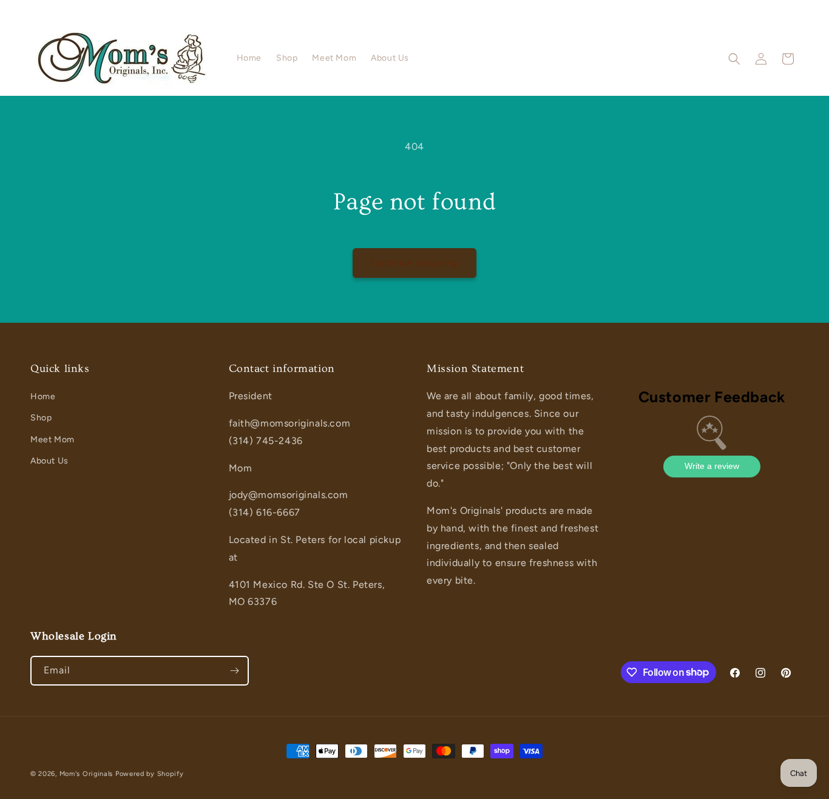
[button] (734, 59)
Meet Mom (52, 439)
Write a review (712, 466)
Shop (41, 418)
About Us (49, 461)
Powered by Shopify (149, 774)
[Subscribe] (234, 671)
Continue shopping (414, 262)
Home (42, 396)
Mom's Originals (86, 774)
